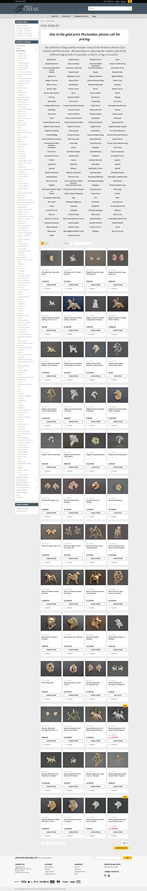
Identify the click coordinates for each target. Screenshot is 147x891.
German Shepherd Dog (25, 233)
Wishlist (47, 869)
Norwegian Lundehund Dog (25, 338)
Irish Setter (21, 271)
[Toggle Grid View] (42, 243)
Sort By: (66, 243)
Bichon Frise (22, 111)
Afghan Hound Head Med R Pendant (95, 410)
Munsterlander (22, 325)
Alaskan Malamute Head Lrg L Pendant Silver (117, 820)
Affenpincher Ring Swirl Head (51, 273)
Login (117, 1)
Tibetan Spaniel (23, 452)
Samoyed (21, 405)
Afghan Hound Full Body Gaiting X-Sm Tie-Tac (51, 319)
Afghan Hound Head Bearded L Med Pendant (94, 364)
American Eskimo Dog (25, 72)
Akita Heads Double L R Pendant (116, 638)
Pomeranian (22, 379)
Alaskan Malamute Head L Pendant (72, 820)
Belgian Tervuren (23, 104)
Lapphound (21, 301)
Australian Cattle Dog (24, 78)
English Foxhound (23, 212)
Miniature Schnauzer (24, 322)
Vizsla (20, 459)
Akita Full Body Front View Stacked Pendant (116, 547)
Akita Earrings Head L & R (51, 546)
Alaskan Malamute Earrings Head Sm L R (50, 729)
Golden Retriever (23, 246)
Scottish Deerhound (24, 410)
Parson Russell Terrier (25, 355)
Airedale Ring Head (115, 500)
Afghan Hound (22, 56)
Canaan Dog (22, 156)
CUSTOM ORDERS (22, 493)
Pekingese (21, 357)
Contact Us (66, 16)
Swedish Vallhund (23, 447)
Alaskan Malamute (24, 63)
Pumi (19, 391)
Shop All (19, 498)
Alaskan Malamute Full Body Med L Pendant (50, 775)
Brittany (20, 142)
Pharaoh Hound (23, 370)
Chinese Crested (23, 174)
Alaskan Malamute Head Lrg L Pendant (95, 820)
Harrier (20, 266)
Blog (94, 16)
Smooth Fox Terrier (24, 431)
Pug (19, 387)
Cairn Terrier (22, 153)
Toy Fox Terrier (22, 456)
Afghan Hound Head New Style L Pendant (117, 410)
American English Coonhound (23, 69)
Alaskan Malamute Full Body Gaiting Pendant (94, 729)
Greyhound (21, 264)
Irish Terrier (21, 273)
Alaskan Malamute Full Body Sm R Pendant (72, 775)
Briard (20, 139)
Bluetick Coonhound (24, 118)
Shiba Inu (21, 419)
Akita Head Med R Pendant (92, 638)
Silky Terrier (21, 426)
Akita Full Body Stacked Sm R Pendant (95, 592)
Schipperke (21, 408)
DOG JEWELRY (21, 51)
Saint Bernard (22, 401)
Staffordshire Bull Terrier (25, 440)
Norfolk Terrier (22, 332)
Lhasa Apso (21, 306)
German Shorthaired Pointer (24, 236)
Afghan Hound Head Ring (51, 455)
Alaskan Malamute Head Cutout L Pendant (95, 775)
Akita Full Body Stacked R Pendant (72, 592)
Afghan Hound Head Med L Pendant (73, 410)
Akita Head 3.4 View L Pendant (49, 638)
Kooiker (20, 292)
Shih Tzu (20, 422)
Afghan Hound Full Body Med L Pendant (117, 319)
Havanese (21, 269)
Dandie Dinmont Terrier (25, 200)
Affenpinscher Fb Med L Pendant (73, 273)
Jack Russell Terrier (24, 283)
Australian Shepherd (24, 81)
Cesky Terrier (22, 167)
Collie (19, 190)
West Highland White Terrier (24, 464)
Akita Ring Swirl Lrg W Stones (72, 684)
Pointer (20, 375)
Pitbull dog (21, 372)
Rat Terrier (21, 393)
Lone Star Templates (60, 889)
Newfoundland (22, 329)
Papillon (20, 352)
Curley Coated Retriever (25, 193)
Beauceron (21, 95)
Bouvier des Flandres (24, 132)
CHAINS (18, 48)
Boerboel (21, 121)
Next (124, 843)
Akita (19, 60)
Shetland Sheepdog (24, 417)
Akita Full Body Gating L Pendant (51, 592)
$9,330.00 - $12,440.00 (24, 33)
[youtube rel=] (109, 875)
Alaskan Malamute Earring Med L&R (93, 684)
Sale (17, 495)
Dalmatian (21, 198)
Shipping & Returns (81, 16)
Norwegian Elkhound (24, 334)
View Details (118, 376)
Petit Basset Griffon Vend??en (26, 362)
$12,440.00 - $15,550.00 (24, 36)
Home (42, 21)
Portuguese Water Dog (25, 384)
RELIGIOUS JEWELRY (22, 485)
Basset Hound (22, 88)
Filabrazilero (22, 223)
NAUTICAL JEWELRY (22, 483)
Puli (19, 389)
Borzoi (20, 128)
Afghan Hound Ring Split (117, 455)
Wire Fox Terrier (23, 470)
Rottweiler (21, 398)
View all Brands (21, 511)
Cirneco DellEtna (23, 183)
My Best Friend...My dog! (111, 867)
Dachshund (21, 195)
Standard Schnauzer (24, 442)
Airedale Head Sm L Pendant (93, 501)
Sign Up (123, 1)
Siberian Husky (22, 424)
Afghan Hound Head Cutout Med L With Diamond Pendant (115, 365)
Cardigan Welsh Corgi (24, 160)
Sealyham (21, 415)
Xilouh (20, 472)
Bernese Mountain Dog (25, 109)
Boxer (20, 135)
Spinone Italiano (23, 438)
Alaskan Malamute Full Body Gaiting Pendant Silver (116, 730)
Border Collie (22, 123)
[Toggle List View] (46, 243)
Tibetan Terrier (22, 454)
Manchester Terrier (24, 315)
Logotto (20, 308)
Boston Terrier (22, 130)
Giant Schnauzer (23, 244)
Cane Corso (21, 158)
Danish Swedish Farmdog (26, 202)
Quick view (51, 267)
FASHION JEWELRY (22, 478)
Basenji (20, 85)
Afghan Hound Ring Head (95, 455)
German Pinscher (23, 230)
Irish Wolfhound (23, 278)
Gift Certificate (108, 1)
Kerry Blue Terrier (23, 290)
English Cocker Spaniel (25, 209)
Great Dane (21, 255)
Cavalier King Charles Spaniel (24, 164)
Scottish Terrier (22, 412)
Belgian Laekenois (23, 100)
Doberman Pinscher (24, 205)
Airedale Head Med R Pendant (71, 501)
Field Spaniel (22, 221)
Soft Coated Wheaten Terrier (24, 434)
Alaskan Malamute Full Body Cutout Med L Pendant (72, 730)
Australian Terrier (23, 83)
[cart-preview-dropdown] (129, 1)
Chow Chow (21, 181)
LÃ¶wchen (21, 304)
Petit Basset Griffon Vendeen (24, 367)
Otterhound (21, 350)
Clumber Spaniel (23, 186)
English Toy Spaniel (24, 219)
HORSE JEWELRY (21, 480)
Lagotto (20, 299)
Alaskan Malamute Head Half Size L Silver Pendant (50, 821)
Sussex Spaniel (23, 445)
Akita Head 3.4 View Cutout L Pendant (115, 592)
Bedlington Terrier (23, 97)
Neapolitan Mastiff (23, 327)
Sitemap (32, 889)
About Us (54, 16)
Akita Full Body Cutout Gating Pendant (94, 547)
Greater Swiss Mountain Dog (25, 261)
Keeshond (21, 287)
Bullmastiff (21, 151)
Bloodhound (22, 116)
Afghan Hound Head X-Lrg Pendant (72, 456)
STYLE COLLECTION (22, 488)
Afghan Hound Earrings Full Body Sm (95, 273)
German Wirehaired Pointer (24, 240)
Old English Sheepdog (25, 347)
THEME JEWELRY (21, 490)
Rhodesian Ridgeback (24, 396)
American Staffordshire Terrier (25, 75)
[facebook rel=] (105, 875)
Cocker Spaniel (22, 188)
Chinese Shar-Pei (23, 176)
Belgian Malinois (23, 102)
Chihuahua (21, 172)
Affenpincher (22, 53)
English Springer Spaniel (25, 216)
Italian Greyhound (23, 280)
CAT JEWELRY (20, 46)
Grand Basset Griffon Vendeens (24, 252)
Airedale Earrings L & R (50, 500)
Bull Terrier (21, 146)
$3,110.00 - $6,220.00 (23, 28)
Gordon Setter (22, 248)
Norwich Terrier (22, 341)
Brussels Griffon (23, 144)
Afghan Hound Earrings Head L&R (117, 273)
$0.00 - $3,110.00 (21, 26)
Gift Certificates (49, 867)
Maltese (20, 313)
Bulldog (20, 149)
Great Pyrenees (23, 257)
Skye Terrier (21, 429)
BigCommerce (44, 889)
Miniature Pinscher (23, 320)
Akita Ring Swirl (48, 683)
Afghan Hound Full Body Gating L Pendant (73, 319)
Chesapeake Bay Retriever (26, 169)
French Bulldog (22, 228)
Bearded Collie (22, 92)
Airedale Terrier (23, 58)
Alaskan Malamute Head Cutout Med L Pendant (117, 775)
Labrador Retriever (24, 297)
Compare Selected (121, 848)
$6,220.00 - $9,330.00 (23, 31)
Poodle (20, 382)
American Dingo (23, 65)
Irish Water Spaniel (24, 276)
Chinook (20, 179)
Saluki (20, 403)
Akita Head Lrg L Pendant (73, 637)
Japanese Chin (22, 285)
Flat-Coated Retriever (24, 226)
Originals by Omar (22, 508)
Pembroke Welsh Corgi (25, 359)
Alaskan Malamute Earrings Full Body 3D (116, 684)
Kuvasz (20, 294)
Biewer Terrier (22, 114)
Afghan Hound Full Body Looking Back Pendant (95, 319)
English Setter (22, 214)
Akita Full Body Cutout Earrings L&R (72, 547)
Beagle (20, 90)
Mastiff (20, 318)
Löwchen (21, 311)
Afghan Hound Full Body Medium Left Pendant (51, 364)
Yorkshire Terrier (23, 475)
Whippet (20, 468)
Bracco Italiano (22, 137)
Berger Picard (22, 106)
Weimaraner (22, 461)
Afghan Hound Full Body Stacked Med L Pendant (73, 364)
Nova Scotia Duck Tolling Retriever (25, 344)
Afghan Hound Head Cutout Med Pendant (49, 410)
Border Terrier (22, 125)
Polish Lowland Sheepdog (26, 377)
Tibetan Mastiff (22, 449)
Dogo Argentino (23, 207)
